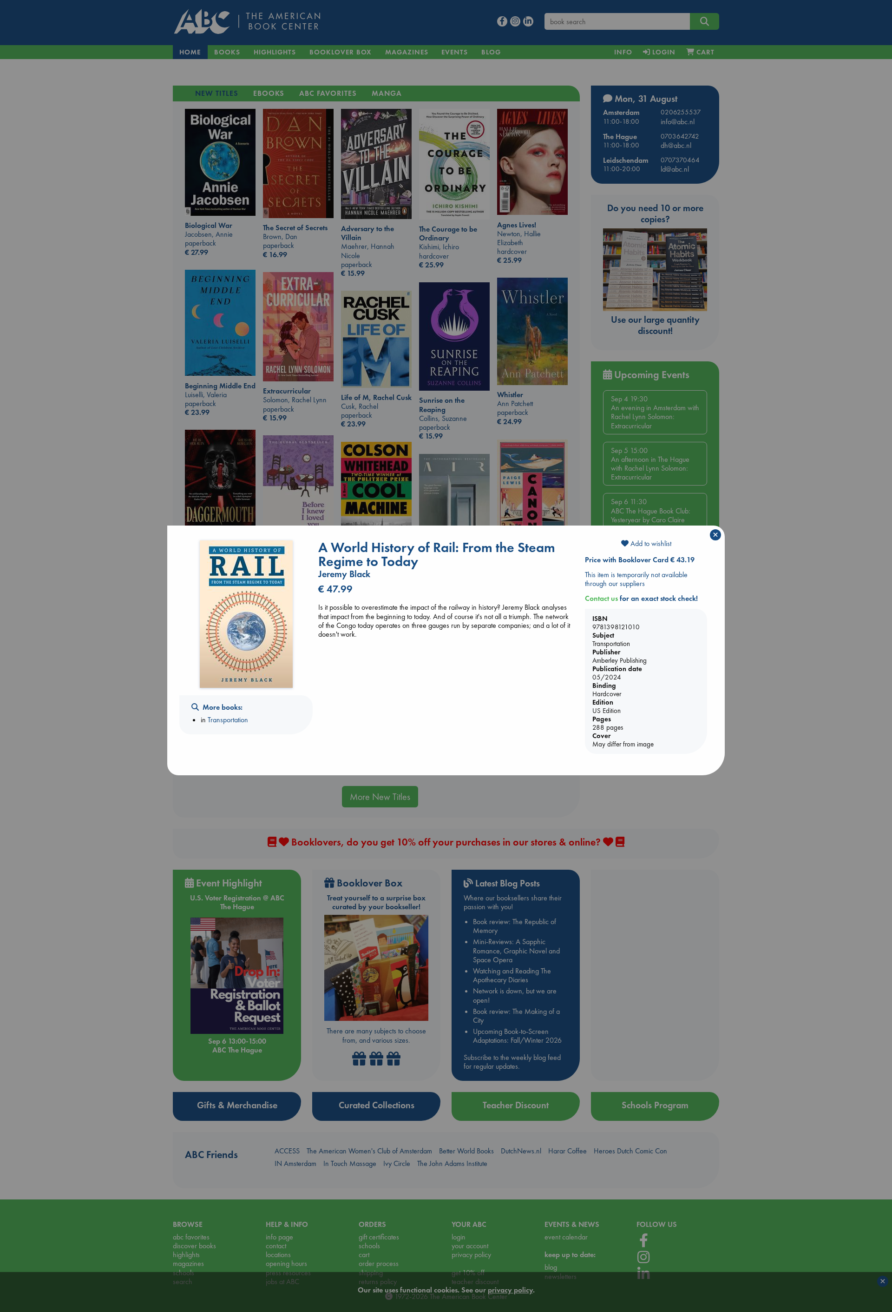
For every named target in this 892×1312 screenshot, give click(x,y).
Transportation (228, 720)
